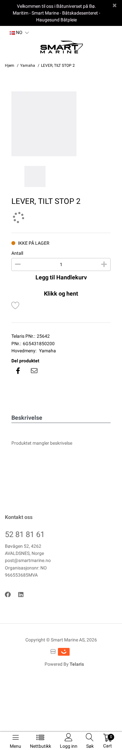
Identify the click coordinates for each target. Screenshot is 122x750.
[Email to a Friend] (34, 370)
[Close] (114, 5)
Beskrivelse (26, 417)
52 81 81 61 (25, 534)
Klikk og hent (61, 293)
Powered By (64, 664)
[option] (61, 123)
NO (18, 32)
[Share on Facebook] (17, 370)
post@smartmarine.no (28, 560)
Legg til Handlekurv (61, 277)
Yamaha (47, 350)
